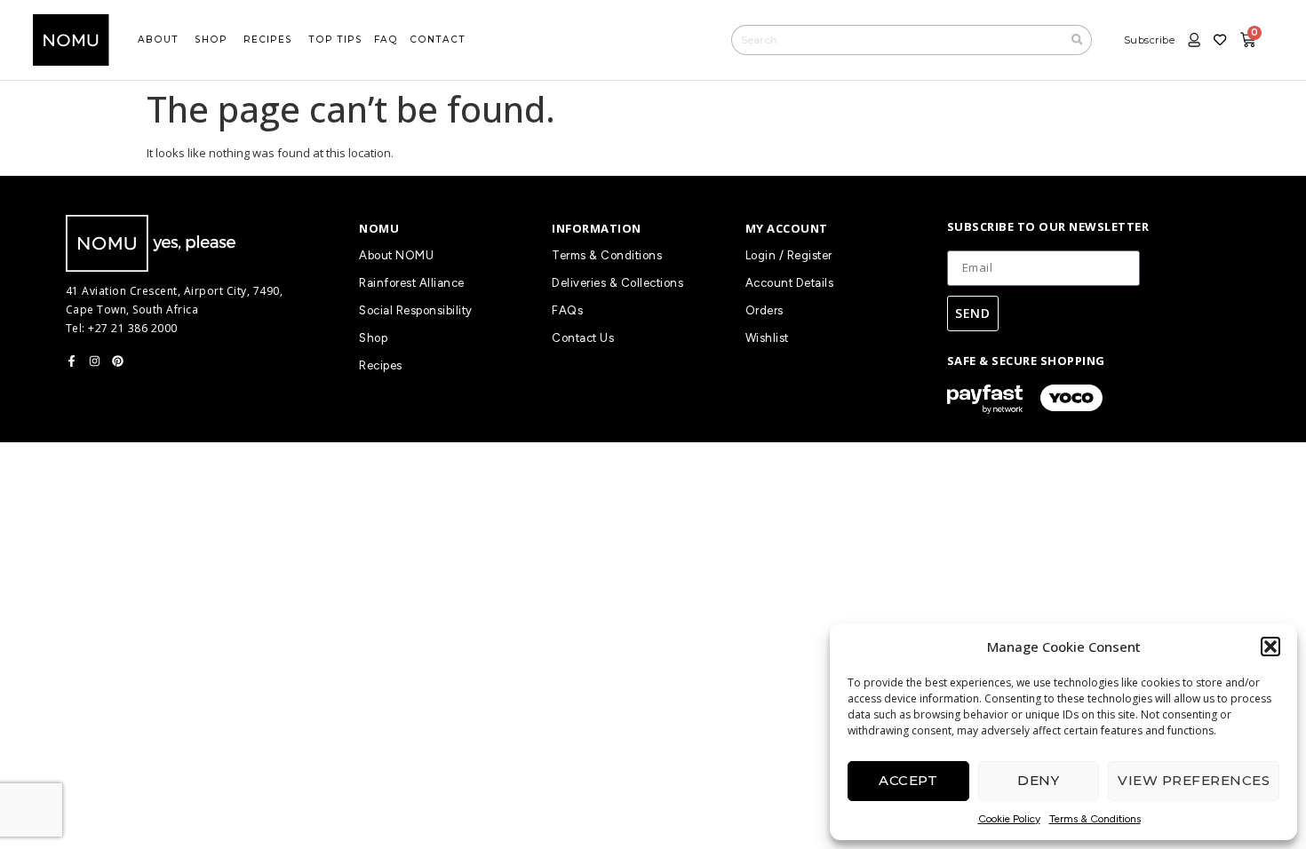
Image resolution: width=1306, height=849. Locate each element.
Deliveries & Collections (617, 283)
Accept (908, 780)
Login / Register (788, 255)
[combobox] (897, 40)
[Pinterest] (117, 361)
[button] (1270, 646)
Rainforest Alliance (412, 283)
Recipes (380, 365)
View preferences (1194, 780)
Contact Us (583, 338)
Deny (1038, 780)
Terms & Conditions (1095, 819)
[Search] (1078, 40)
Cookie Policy (1009, 819)
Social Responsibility (416, 310)
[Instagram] (94, 361)
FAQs (567, 310)
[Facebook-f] (71, 361)
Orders (764, 310)
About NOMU (396, 255)
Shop (373, 338)
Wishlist (767, 338)
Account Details (789, 283)
